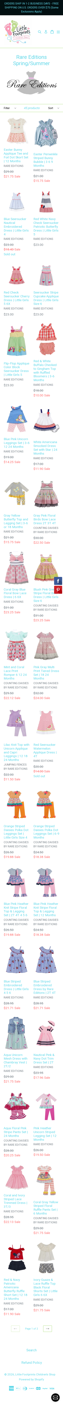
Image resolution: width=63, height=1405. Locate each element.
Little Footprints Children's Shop (35, 1374)
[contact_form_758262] (55, 1397)
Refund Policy (31, 1363)
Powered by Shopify (31, 1379)
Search (31, 1350)
